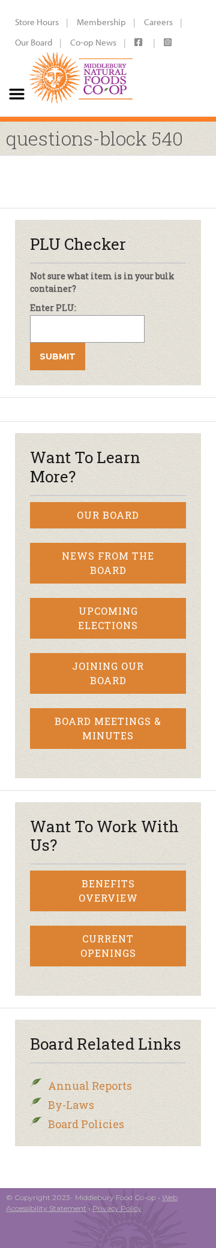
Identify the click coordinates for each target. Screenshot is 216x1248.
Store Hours (37, 22)
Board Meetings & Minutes (108, 728)
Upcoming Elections (108, 618)
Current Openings (108, 945)
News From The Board (108, 562)
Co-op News (93, 42)
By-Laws (71, 1105)
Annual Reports (90, 1085)
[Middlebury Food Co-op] (79, 58)
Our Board (33, 42)
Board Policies (86, 1124)
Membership (101, 22)
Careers (158, 22)
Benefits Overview (108, 890)
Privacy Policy (117, 1208)
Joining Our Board (108, 673)
